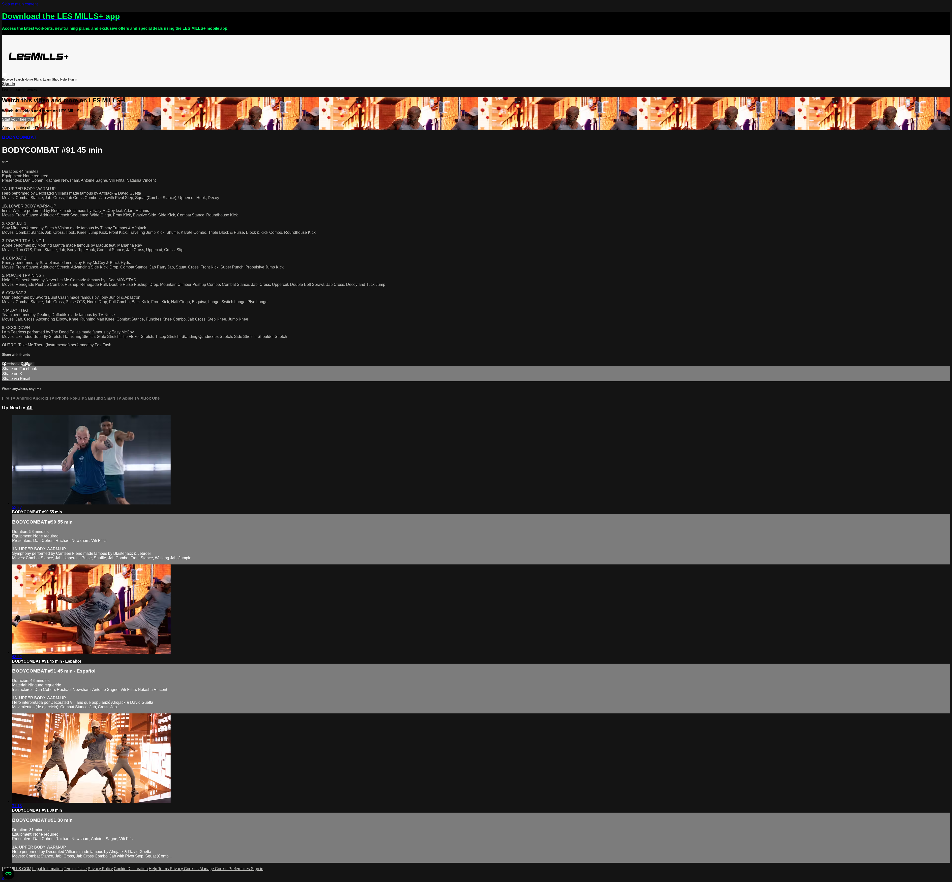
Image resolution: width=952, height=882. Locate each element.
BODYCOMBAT (19, 137)
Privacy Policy (100, 869)
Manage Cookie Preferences (225, 869)
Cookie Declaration (131, 869)
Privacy (177, 869)
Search (19, 79)
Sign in (72, 79)
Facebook (11, 364)
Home (29, 79)
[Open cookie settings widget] (8, 874)
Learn (47, 79)
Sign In (8, 84)
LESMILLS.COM (16, 869)
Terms (164, 869)
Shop (55, 79)
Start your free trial (18, 119)
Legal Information (47, 869)
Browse (8, 79)
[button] (4, 74)
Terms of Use (75, 869)
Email (29, 364)
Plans (38, 79)
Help (63, 79)
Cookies (192, 869)
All (29, 407)
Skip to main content (20, 4)
